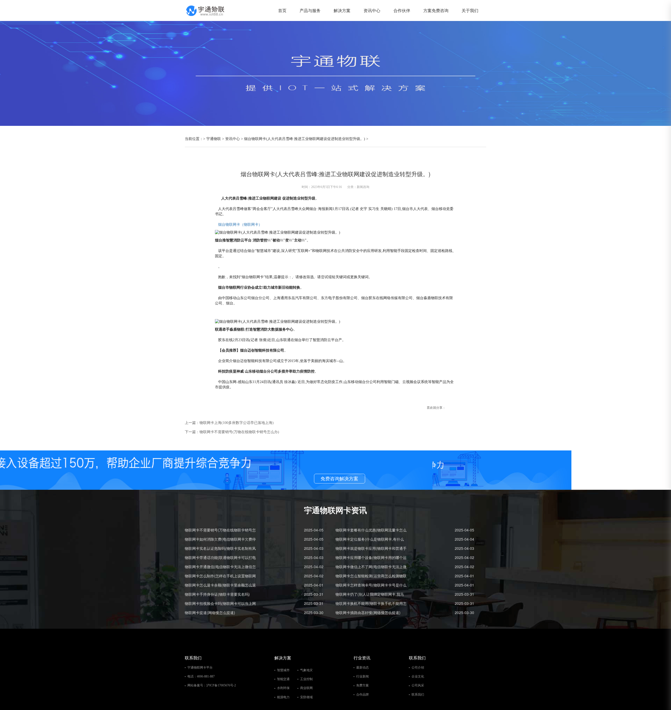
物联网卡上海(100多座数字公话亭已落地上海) (236, 423)
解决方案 (342, 10)
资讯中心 (372, 10)
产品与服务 (310, 10)
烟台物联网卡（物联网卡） (240, 225)
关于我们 (470, 10)
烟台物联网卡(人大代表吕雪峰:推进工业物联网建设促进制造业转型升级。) (304, 139)
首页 (282, 10)
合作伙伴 (401, 10)
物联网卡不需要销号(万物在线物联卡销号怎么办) (239, 432)
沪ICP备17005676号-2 (221, 685)
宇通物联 (213, 139)
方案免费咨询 (435, 10)
